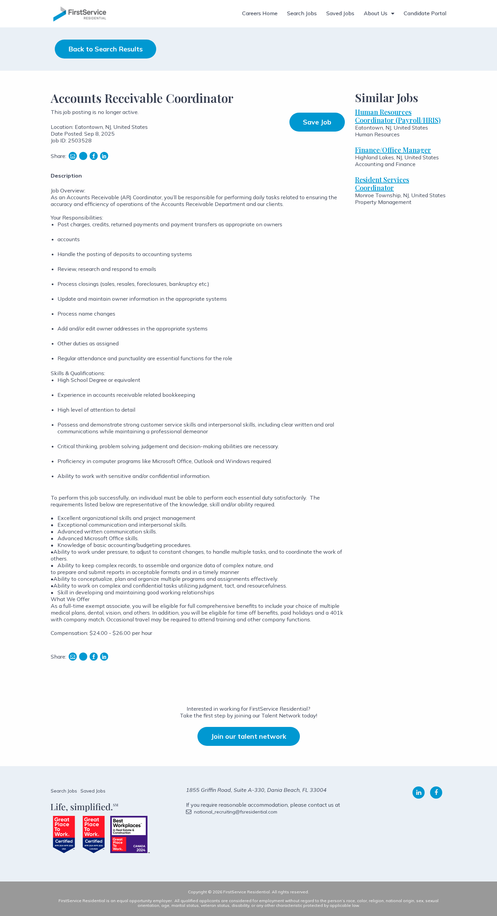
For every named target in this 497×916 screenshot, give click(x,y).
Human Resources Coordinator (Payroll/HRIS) (398, 115)
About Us (375, 13)
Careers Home (260, 13)
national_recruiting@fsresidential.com (235, 812)
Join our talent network (248, 736)
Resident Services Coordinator (382, 183)
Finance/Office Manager (393, 149)
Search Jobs (302, 13)
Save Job (317, 122)
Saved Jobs (340, 13)
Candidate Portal (425, 13)
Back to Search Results (105, 49)
